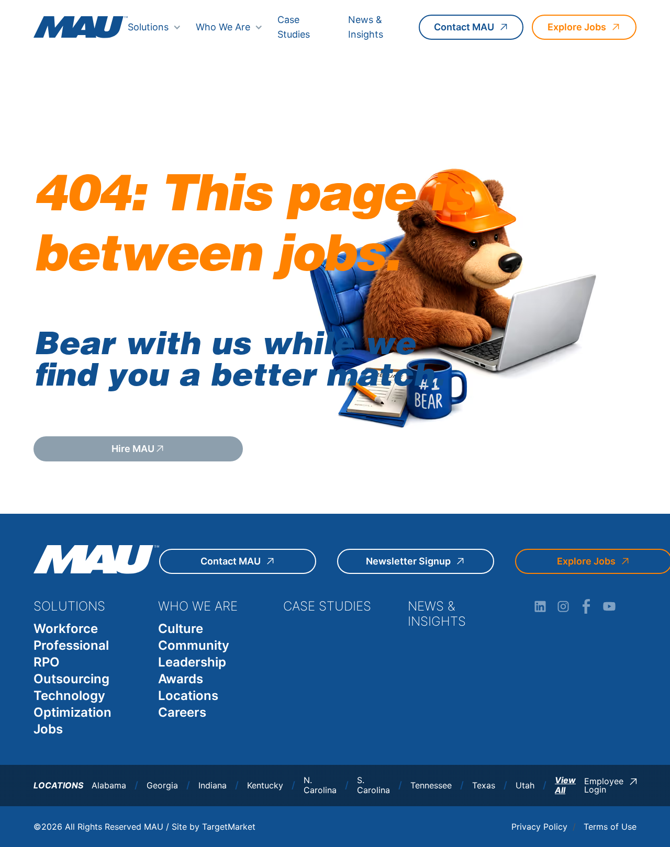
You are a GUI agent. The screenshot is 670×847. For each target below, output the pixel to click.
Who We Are (223, 26)
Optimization (72, 712)
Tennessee (431, 785)
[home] (81, 27)
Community (193, 645)
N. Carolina (320, 785)
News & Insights (365, 27)
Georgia (162, 785)
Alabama (109, 785)
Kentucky (265, 785)
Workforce (66, 628)
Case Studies (293, 27)
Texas (483, 785)
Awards (180, 678)
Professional (71, 645)
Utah (525, 785)
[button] (154, 27)
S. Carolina (373, 785)
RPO (47, 662)
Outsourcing (71, 678)
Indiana (212, 785)
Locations (188, 695)
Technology (69, 695)
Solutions (148, 26)
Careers (182, 712)
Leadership (192, 662)
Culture (180, 628)
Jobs (48, 729)
